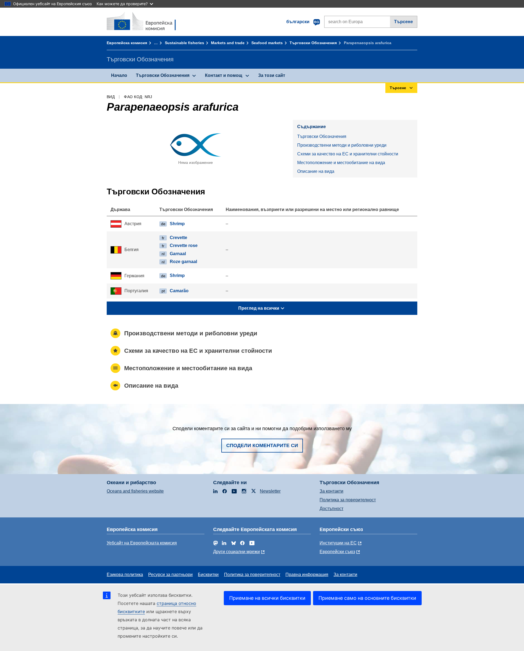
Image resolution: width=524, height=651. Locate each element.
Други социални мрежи (236, 551)
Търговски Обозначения (313, 43)
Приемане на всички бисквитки (267, 598)
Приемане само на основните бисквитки (367, 598)
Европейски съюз (337, 551)
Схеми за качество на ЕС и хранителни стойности (347, 154)
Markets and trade (228, 43)
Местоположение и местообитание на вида (341, 162)
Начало (119, 75)
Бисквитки (208, 574)
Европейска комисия (127, 43)
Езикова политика (125, 574)
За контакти (331, 491)
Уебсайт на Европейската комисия (142, 543)
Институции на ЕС (338, 543)
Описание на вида (315, 171)
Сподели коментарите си (262, 445)
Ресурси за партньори (170, 574)
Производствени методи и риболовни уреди (341, 145)
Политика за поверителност (348, 500)
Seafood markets (267, 43)
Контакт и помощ (223, 75)
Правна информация (306, 574)
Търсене (403, 21)
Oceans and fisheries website (135, 491)
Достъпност (331, 508)
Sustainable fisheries (184, 43)
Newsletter (270, 491)
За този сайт (271, 75)
